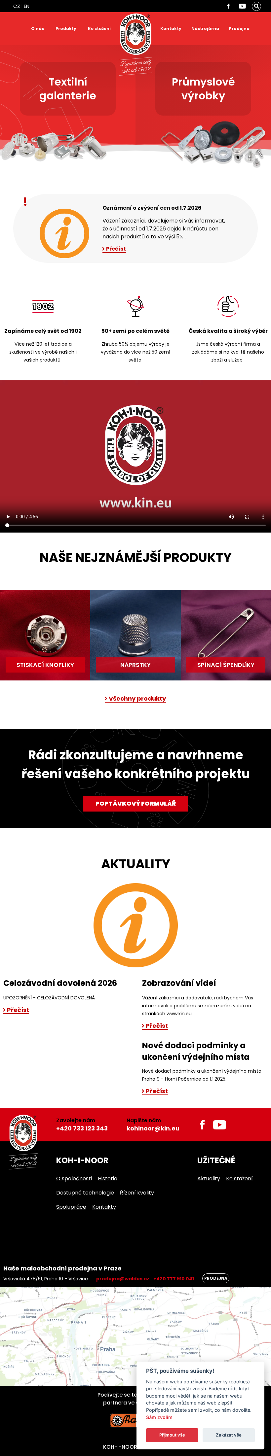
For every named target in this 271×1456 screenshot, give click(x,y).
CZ (16, 6)
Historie (107, 1178)
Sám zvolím (159, 1417)
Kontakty (170, 28)
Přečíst (116, 249)
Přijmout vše (172, 1435)
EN (26, 6)
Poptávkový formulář (136, 803)
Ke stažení (99, 28)
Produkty (66, 28)
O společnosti (74, 1178)
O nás (37, 28)
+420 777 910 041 (173, 1278)
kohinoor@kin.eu (153, 1128)
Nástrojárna (205, 28)
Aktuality (208, 1178)
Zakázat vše (229, 1435)
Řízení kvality (137, 1192)
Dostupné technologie (85, 1192)
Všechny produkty (137, 699)
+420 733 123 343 (82, 1128)
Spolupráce (71, 1207)
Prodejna (239, 28)
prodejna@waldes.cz (122, 1278)
